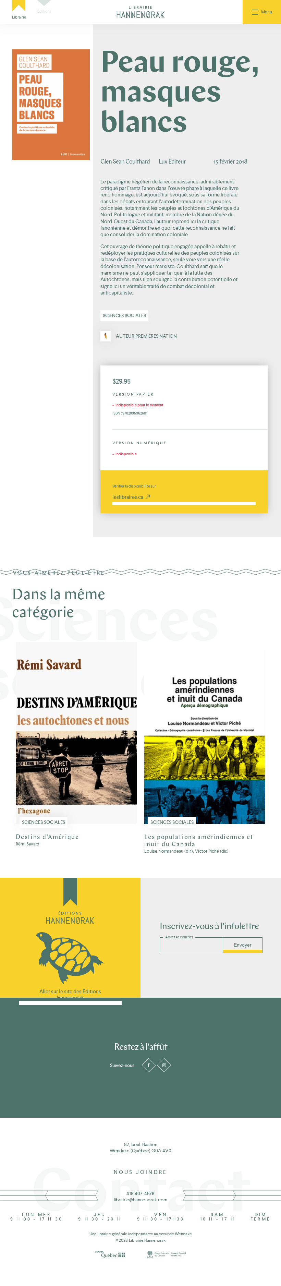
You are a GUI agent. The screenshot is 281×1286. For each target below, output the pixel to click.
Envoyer (243, 945)
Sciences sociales (124, 315)
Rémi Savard (27, 844)
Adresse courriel (179, 937)
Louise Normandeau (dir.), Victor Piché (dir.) (186, 851)
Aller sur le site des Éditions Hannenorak (70, 994)
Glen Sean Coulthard (125, 162)
